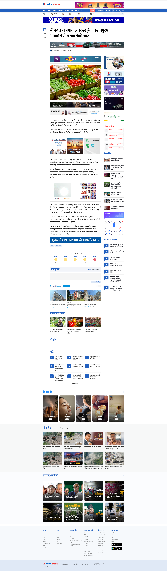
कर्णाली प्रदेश (73, 14)
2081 (86, 538)
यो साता (61, 428)
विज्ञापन (112, 537)
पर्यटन (58, 535)
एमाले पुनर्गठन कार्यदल (84, 14)
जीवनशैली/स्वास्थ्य (46, 543)
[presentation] (97, 286)
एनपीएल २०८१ (73, 533)
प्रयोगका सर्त (113, 535)
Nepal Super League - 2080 (75, 545)
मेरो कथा (85, 549)
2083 (86, 547)
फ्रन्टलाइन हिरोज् (87, 551)
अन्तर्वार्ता (44, 539)
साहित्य (44, 537)
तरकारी (52, 245)
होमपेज (44, 10)
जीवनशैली (60, 10)
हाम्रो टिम (113, 533)
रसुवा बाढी (47, 14)
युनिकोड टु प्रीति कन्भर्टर (88, 555)
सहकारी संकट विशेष (102, 533)
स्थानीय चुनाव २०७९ (102, 541)
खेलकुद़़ (44, 541)
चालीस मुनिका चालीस (88, 541)
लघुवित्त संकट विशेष (101, 535)
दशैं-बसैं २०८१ (100, 552)
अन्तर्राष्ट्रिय (45, 548)
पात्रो (93, 10)
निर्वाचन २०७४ (100, 539)
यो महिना (67, 428)
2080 (86, 536)
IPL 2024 (72, 538)
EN (113, 10)
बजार (58, 533)
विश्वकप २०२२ (100, 550)
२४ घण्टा (56, 428)
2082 (86, 539)
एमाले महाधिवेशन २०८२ (102, 548)
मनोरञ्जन (67, 10)
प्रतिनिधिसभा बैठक (57, 14)
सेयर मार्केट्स (100, 10)
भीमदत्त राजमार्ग (58, 245)
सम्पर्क (112, 541)
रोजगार (58, 537)
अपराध (66, 14)
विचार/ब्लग (45, 535)
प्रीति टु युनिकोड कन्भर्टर (88, 553)
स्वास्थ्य (109, 10)
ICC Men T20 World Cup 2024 (75, 536)
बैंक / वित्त (58, 539)
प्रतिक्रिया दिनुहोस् (96, 282)
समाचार (49, 10)
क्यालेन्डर (108, 213)
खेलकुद (77, 10)
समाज (44, 533)
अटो (57, 541)
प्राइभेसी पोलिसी (114, 539)
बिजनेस (54, 10)
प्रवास (44, 546)
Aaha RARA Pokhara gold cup (76, 541)
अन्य (81, 10)
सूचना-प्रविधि (59, 543)
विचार (72, 10)
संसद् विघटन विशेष (101, 537)
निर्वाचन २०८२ (100, 546)
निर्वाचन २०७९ (100, 543)
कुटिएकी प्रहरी (95, 14)
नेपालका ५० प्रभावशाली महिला (88, 533)
